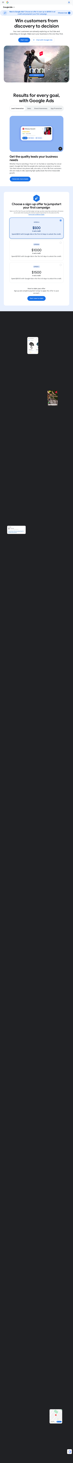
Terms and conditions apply (36, 214)
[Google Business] (7, 2)
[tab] (17, 108)
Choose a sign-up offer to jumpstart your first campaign (36, 205)
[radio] (36, 228)
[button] (66, 79)
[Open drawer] (3, 2)
